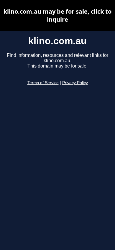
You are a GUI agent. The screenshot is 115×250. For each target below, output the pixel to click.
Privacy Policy (75, 83)
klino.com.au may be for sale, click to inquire (57, 15)
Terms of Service (43, 83)
